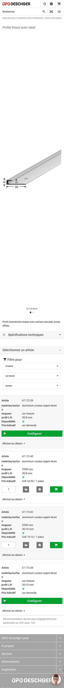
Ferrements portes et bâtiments (30, 18)
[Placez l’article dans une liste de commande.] (40, 489)
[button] (56, 679)
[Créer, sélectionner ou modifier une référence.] (26, 489)
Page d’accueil (8, 18)
